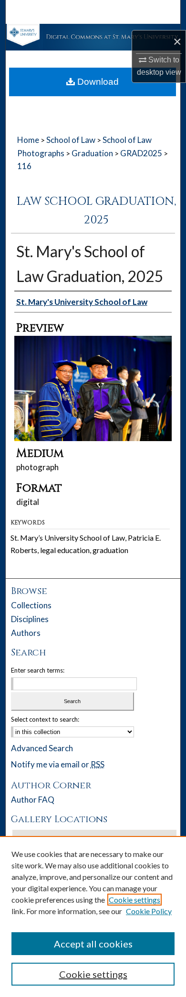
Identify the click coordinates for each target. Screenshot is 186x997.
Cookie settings (134, 899)
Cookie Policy (149, 911)
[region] (93, 916)
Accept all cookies (93, 943)
